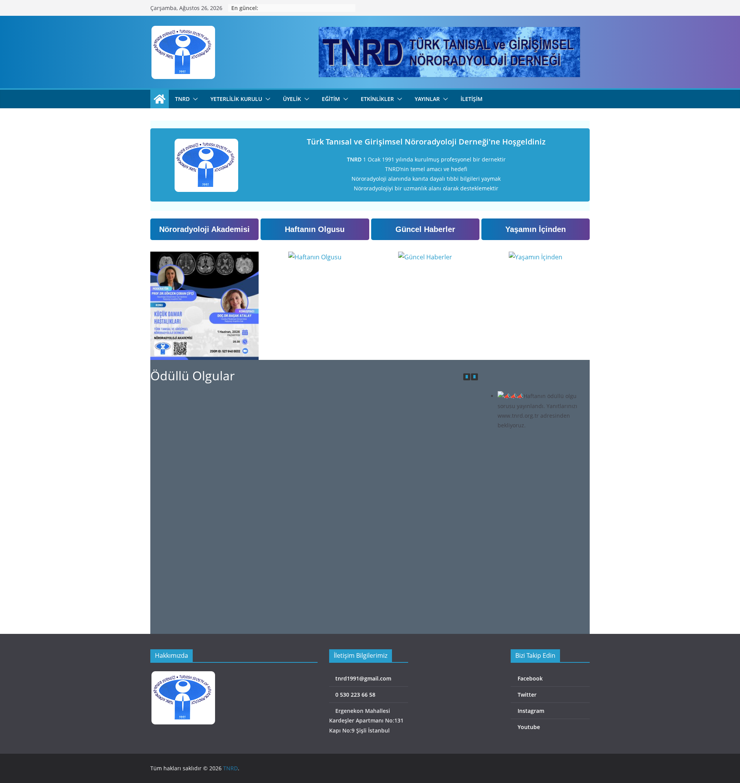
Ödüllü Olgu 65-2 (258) (202, 503)
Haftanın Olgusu (315, 229)
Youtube (528, 727)
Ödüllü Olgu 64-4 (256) (202, 618)
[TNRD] (159, 99)
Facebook (529, 678)
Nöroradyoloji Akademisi (204, 229)
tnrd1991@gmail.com (362, 678)
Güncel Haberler (425, 229)
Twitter (526, 694)
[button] (194, 99)
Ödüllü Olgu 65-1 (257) (312, 503)
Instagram (530, 710)
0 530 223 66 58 (354, 694)
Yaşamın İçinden (535, 229)
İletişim (472, 98)
